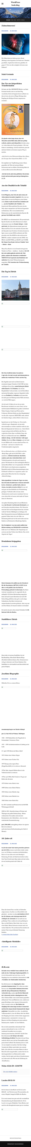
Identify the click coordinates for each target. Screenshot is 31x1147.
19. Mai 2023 (13, 1085)
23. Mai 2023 (13, 678)
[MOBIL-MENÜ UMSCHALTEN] (2, 4)
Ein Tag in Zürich (9, 271)
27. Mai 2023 (13, 276)
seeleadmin (5, 30)
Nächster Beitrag (15, 1138)
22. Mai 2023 (13, 843)
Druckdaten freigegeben (11, 541)
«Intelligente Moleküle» (11, 941)
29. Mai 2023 (13, 79)
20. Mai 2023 (13, 946)
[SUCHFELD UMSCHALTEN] (28, 4)
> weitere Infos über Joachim (10, 934)
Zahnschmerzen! (8, 25)
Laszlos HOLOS (8, 1080)
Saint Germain (8, 74)
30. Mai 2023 (13, 30)
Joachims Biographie (10, 673)
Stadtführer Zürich (9, 619)
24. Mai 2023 (13, 624)
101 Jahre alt (7, 838)
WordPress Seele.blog (15, 3)
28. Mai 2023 (13, 190)
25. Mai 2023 (13, 546)
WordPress (20, 1144)
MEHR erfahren (13, 1071)
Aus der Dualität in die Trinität (14, 185)
